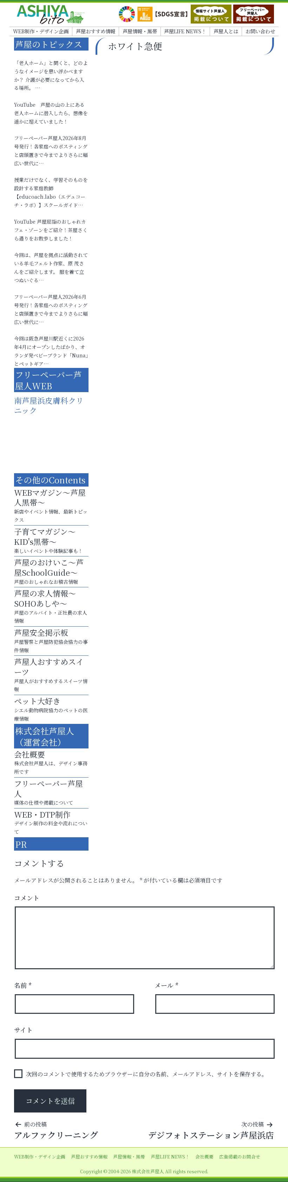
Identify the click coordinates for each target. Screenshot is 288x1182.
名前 (23, 985)
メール (167, 985)
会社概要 (204, 1156)
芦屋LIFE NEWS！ (185, 31)
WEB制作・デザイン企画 (40, 31)
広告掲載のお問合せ (239, 1156)
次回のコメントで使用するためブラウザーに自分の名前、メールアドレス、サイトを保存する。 (146, 1074)
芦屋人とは (226, 31)
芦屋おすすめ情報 (95, 31)
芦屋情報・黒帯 (140, 31)
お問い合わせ (260, 31)
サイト (23, 1029)
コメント (26, 897)
